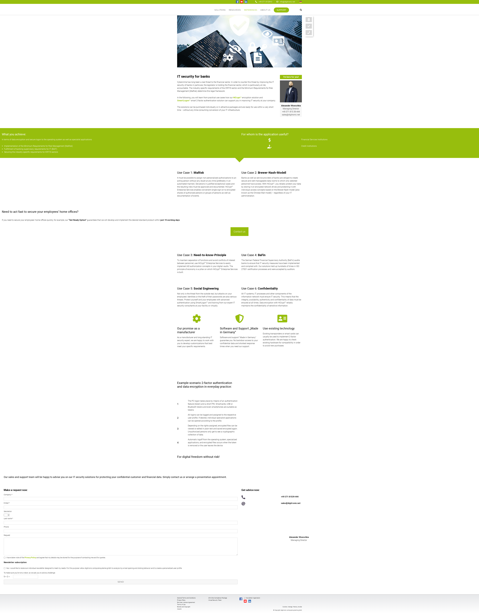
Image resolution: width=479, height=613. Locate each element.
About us (265, 10)
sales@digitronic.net (291, 114)
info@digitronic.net (286, 2)
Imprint (179, 609)
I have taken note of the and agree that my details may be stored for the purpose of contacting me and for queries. (56, 558)
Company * (8, 495)
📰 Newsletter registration (252, 598)
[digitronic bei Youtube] (241, 1)
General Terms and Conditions (186, 598)
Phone (6, 527)
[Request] (309, 32)
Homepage (195, 11)
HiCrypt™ (237, 97)
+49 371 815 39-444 (291, 111)
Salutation (8, 511)
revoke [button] (300, 607)
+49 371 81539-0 (265, 2)
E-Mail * (7, 503)
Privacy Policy (30, 558)
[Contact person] (309, 19)
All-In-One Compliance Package (217, 598)
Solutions (220, 10)
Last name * (8, 518)
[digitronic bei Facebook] (237, 1)
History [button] (295, 607)
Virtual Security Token (215, 600)
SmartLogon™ (183, 100)
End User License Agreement (186, 602)
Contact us (239, 231)
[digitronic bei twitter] (250, 1)
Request (7, 535)
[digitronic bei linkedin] (246, 1)
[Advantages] (309, 26)
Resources (235, 10)
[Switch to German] (300, 2)
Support (281, 10)
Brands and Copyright (183, 607)
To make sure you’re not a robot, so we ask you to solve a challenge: (29, 573)
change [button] (290, 607)
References (250, 10)
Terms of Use (181, 604)
